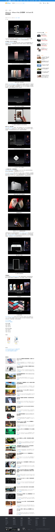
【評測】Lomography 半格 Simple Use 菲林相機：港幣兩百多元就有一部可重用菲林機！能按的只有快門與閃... (25, 470)
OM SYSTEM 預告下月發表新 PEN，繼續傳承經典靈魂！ (45, 72)
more (46, 32)
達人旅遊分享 (29, 524)
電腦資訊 (21, 523)
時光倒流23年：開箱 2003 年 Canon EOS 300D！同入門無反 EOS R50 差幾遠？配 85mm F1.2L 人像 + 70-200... (45, 76)
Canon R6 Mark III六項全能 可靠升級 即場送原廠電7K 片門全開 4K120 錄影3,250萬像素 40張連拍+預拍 (44, 44)
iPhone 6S (19, 38)
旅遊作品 (29, 523)
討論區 (6, 524)
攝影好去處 (30, 519)
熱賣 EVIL (36, 525)
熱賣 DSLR (36, 524)
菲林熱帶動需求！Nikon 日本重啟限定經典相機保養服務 (45, 61)
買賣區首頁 (21, 519)
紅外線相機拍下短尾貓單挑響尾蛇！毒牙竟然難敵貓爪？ (45, 68)
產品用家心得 (14, 524)
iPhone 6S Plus (24, 38)
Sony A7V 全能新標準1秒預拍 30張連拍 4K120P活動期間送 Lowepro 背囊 (44, 35)
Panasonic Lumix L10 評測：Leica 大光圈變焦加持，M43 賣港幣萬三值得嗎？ (25, 422)
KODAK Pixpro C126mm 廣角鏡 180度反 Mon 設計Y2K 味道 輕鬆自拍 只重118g (44, 49)
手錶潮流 (21, 525)
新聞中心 (6, 10)
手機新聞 (19, 17)
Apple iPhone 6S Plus (16, 342)
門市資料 (36, 519)
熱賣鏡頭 (36, 523)
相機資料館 (14, 519)
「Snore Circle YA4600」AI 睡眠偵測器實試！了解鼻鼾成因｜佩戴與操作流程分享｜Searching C (45, 58)
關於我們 (44, 519)
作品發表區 (6, 523)
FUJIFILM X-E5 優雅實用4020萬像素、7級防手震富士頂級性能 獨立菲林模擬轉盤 (44, 39)
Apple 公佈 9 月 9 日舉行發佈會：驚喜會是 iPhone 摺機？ (45, 65)
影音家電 (21, 524)
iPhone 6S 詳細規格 (8, 320)
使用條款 (44, 524)
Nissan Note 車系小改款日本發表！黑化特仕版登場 (25, 486)
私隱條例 (44, 525)
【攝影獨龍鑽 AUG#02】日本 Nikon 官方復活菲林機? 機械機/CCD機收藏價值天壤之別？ (25, 446)
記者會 (16, 17)
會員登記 (44, 523)
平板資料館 (14, 523)
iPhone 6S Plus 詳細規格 (8, 321)
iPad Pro (10, 128)
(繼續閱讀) (19, 371)
